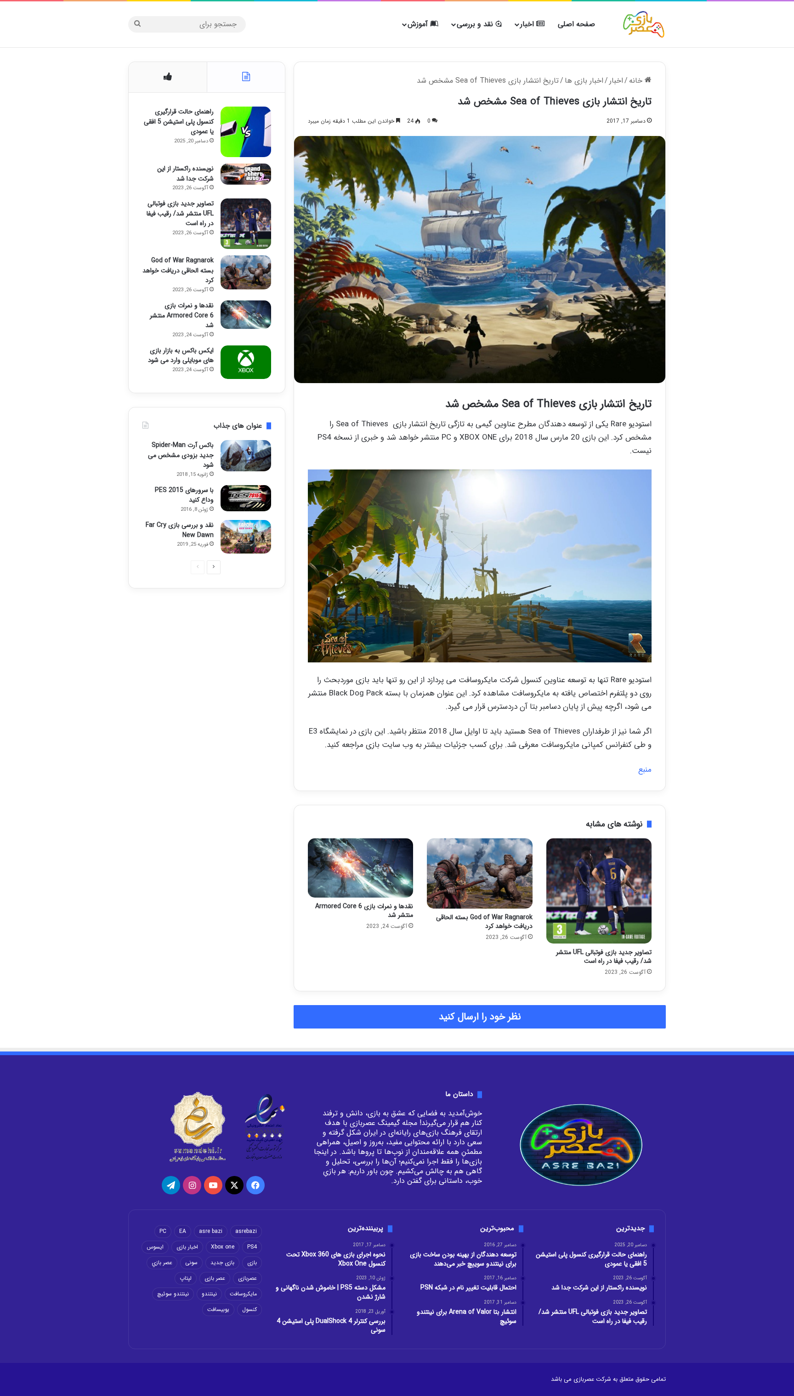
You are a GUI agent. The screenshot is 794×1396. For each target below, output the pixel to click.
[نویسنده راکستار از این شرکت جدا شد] (246, 174)
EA (182, 1231)
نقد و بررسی (476, 24)
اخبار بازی (187, 1247)
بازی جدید (222, 1262)
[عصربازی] (644, 24)
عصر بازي (162, 1262)
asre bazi (210, 1231)
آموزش (419, 24)
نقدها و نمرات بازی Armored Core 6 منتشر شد (364, 910)
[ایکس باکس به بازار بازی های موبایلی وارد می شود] (246, 362)
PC (162, 1231)
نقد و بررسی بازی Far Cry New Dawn (180, 530)
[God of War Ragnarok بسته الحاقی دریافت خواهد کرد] (479, 873)
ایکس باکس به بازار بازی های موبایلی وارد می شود (181, 355)
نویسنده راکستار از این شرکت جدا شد (185, 174)
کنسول (249, 1309)
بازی (252, 1262)
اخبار (528, 24)
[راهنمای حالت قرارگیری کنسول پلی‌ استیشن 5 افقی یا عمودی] (246, 132)
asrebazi (246, 1231)
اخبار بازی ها (584, 80)
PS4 (252, 1247)
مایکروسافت (243, 1293)
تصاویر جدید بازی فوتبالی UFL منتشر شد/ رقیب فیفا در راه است (604, 956)
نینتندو (209, 1293)
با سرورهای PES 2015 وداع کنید (184, 495)
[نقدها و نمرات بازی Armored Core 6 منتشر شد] (360, 868)
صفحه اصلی (576, 24)
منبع (645, 769)
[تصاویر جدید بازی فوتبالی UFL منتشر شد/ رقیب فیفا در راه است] (599, 891)
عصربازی (247, 1278)
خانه (637, 80)
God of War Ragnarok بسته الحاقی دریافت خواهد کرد (484, 921)
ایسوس (155, 1247)
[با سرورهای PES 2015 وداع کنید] (246, 498)
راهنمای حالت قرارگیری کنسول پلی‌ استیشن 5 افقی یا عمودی (179, 121)
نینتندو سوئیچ (173, 1293)
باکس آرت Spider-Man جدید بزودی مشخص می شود (181, 455)
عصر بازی (214, 1278)
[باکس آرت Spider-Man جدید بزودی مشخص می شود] (246, 455)
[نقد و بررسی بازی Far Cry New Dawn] (246, 537)
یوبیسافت (218, 1309)
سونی (191, 1262)
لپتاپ (186, 1278)
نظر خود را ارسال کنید (480, 1016)
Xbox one (222, 1247)
